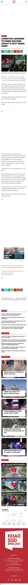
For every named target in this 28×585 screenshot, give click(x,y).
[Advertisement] (14, 21)
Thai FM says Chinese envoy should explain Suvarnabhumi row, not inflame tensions (12, 327)
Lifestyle (6, 5)
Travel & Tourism (5, 357)
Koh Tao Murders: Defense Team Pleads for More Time (7, 299)
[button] (26, 2)
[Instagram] (12, 580)
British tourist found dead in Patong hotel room (13, 324)
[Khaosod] (14, 278)
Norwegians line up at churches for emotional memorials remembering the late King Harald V (14, 340)
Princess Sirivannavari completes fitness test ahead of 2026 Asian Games (13, 322)
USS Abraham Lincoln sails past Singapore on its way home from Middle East (13, 348)
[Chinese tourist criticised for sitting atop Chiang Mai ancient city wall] (14, 427)
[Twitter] (15, 580)
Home (2, 5)
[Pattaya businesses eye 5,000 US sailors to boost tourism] (14, 408)
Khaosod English (6, 48)
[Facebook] (8, 580)
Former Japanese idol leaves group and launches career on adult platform (11, 314)
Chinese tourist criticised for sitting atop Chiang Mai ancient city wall (14, 430)
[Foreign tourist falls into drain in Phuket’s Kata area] (14, 369)
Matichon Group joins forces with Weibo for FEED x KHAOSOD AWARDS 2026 (12, 344)
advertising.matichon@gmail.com (15, 569)
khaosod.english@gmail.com (15, 564)
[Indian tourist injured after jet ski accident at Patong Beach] (14, 447)
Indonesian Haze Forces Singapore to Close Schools (20, 299)
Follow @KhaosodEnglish (7, 274)
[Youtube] (19, 580)
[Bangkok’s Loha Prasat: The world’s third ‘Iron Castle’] (14, 388)
